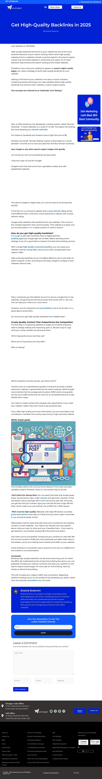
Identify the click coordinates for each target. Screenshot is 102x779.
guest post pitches (19, 514)
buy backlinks (46, 308)
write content (41, 498)
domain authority (39, 130)
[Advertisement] (43, 109)
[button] (45, 7)
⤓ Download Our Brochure (90, 2)
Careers (4, 765)
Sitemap (83, 747)
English (86, 751)
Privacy (76, 773)
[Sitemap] (78, 747)
